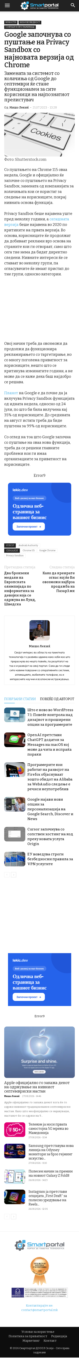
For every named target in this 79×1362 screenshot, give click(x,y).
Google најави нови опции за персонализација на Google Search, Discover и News (50, 809)
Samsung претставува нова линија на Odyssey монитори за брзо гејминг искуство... (51, 1152)
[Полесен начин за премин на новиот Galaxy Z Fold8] (14, 1176)
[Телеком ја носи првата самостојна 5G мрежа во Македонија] (14, 1129)
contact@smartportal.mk (39, 1310)
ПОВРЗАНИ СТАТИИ (20, 699)
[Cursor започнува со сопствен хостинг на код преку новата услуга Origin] (14, 834)
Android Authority (28, 545)
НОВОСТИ (10, 22)
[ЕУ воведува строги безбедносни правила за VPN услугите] (14, 859)
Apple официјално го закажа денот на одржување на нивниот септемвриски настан (37, 1087)
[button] (73, 5)
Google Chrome (47, 550)
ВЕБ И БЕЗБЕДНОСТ (30, 22)
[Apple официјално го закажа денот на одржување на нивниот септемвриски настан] (39, 1052)
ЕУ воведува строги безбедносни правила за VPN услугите (50, 859)
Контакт (50, 1341)
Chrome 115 (29, 550)
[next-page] (13, 874)
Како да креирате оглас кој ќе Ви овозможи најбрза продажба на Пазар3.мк (58, 582)
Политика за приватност (28, 1336)
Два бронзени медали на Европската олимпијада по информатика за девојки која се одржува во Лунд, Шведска (20, 588)
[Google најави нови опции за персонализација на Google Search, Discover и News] (14, 804)
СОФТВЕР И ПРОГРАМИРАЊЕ (20, 27)
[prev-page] (6, 874)
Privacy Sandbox (15, 555)
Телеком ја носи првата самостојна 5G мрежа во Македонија (48, 1128)
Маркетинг (31, 1341)
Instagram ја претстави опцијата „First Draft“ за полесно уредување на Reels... (48, 1198)
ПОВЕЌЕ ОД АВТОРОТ (57, 699)
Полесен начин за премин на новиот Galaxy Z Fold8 (51, 1173)
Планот (11, 393)
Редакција (59, 1336)
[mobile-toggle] (7, 5)
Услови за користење (37, 1332)
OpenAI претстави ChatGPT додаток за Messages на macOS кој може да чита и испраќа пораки (49, 745)
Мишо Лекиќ (19, 107)
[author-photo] (39, 640)
